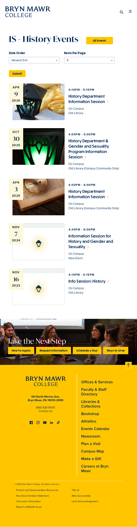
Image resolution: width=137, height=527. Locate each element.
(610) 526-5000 (45, 407)
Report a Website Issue (29, 507)
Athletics (88, 421)
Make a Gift (91, 459)
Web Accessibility (81, 496)
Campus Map (92, 451)
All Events (99, 40)
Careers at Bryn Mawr (94, 468)
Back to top (129, 364)
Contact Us (45, 411)
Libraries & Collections (90, 404)
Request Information (53, 350)
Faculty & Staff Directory (93, 392)
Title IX (75, 490)
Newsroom (90, 436)
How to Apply (21, 350)
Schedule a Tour (87, 350)
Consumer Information (28, 501)
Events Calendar (95, 429)
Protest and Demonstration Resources (37, 490)
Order (20, 53)
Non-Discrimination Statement (32, 496)
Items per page (75, 53)
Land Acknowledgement (85, 501)
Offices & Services (97, 382)
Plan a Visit (90, 444)
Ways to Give (116, 350)
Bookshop (90, 414)
